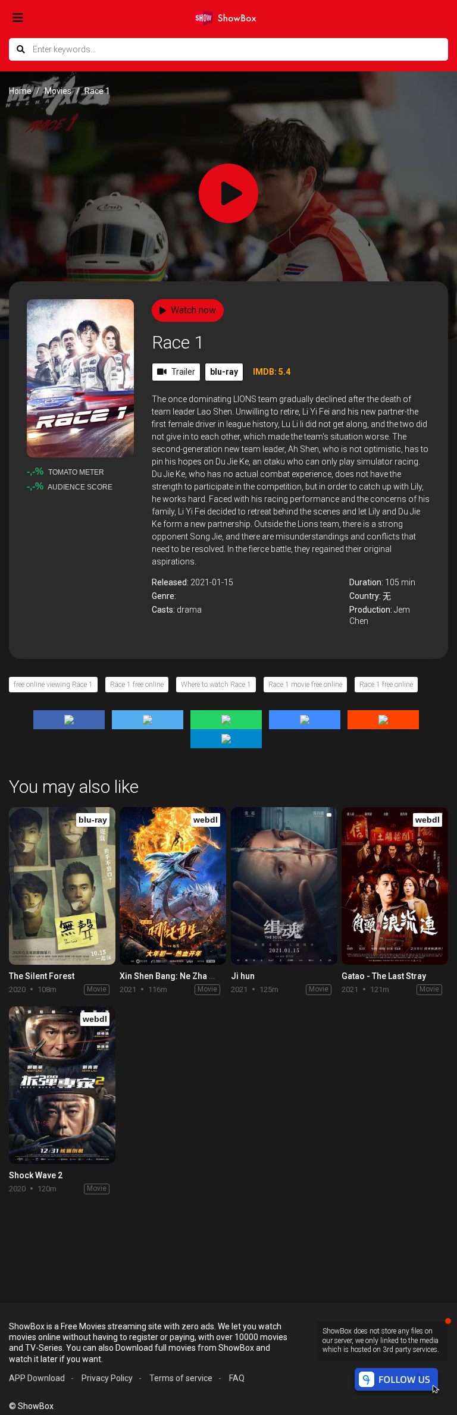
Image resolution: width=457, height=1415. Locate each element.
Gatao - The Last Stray (384, 976)
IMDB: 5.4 (271, 372)
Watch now (193, 310)
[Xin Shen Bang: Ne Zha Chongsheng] (173, 886)
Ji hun (243, 976)
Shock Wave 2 (35, 1175)
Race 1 (178, 342)
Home (20, 91)
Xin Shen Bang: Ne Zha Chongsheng (189, 976)
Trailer (183, 372)
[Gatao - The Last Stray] (395, 886)
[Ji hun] (284, 886)
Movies (58, 91)
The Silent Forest (41, 976)
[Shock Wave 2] (62, 1085)
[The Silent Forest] (62, 886)
